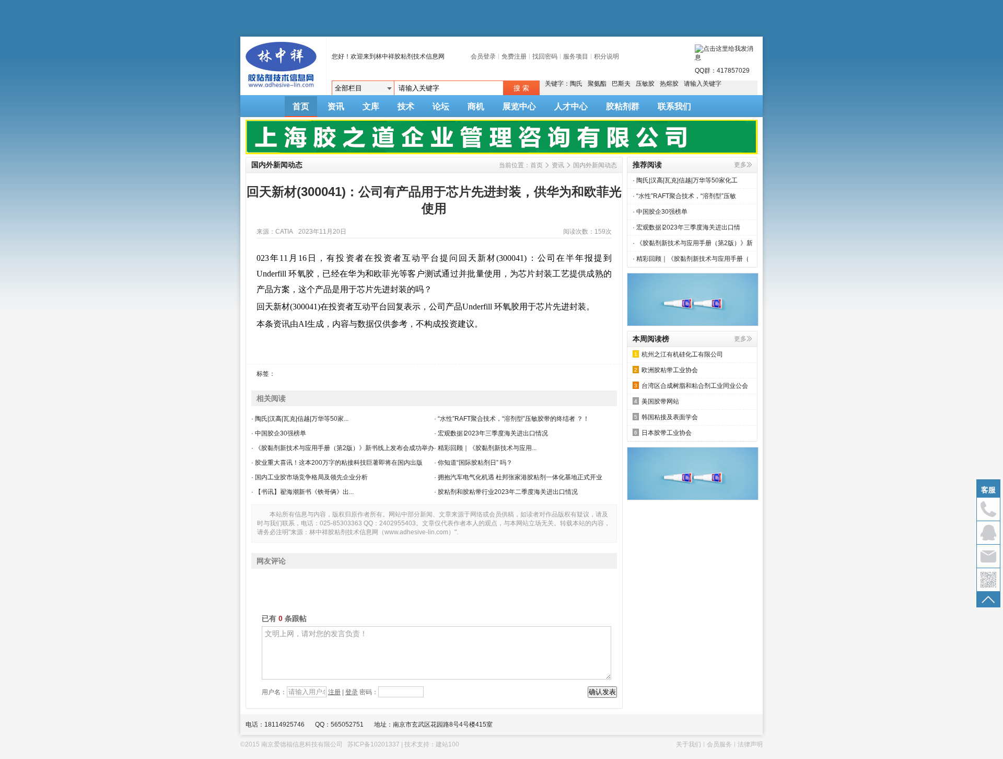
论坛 (441, 106)
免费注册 (514, 56)
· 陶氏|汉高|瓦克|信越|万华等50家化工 (685, 180)
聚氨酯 (597, 83)
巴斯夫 (621, 83)
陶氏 (576, 83)
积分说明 (606, 56)
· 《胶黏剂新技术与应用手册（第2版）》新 (693, 243)
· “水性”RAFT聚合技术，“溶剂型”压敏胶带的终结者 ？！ (511, 418)
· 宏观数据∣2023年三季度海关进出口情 (686, 227)
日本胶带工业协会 (663, 432)
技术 (406, 106)
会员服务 (719, 744)
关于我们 (688, 744)
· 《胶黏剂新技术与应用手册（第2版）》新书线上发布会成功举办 (342, 448)
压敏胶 (645, 83)
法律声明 (750, 744)
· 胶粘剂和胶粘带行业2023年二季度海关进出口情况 (506, 492)
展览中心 (519, 106)
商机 (476, 106)
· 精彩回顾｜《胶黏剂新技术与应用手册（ (691, 258)
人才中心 (571, 106)
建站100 (447, 744)
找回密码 (544, 56)
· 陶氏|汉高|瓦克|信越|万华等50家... (299, 418)
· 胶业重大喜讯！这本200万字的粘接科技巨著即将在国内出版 (337, 462)
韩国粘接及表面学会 (666, 417)
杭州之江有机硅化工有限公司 (678, 354)
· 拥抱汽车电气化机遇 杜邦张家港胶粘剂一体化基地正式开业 (518, 477)
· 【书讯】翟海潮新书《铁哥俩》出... (302, 492)
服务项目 (575, 56)
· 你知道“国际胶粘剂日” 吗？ (473, 462)
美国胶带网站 (656, 401)
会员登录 (483, 56)
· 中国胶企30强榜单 (278, 433)
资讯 (336, 106)
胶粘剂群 (622, 106)
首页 (301, 106)
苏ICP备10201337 (373, 744)
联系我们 (674, 106)
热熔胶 (669, 83)
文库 (371, 106)
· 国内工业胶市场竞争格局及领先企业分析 (309, 477)
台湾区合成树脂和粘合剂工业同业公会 (691, 385)
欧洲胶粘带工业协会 (666, 370)
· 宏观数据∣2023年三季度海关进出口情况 (491, 433)
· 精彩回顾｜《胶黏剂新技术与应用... (485, 448)
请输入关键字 (702, 83)
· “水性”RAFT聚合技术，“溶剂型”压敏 (684, 196)
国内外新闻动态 (595, 165)
